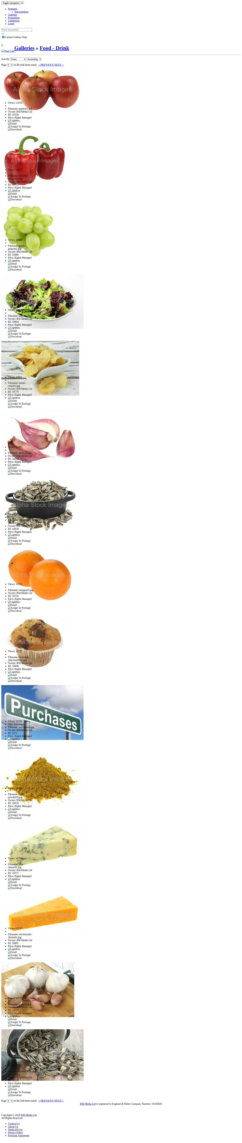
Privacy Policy (15, 1132)
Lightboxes (14, 20)
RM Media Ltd (88, 1103)
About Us (13, 1126)
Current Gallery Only (16, 37)
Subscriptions (21, 11)
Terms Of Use (15, 1129)
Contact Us (14, 1123)
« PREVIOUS (46, 64)
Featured (12, 8)
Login (11, 23)
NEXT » (59, 64)
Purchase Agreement (18, 1135)
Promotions (14, 17)
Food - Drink (54, 48)
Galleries (12, 14)
